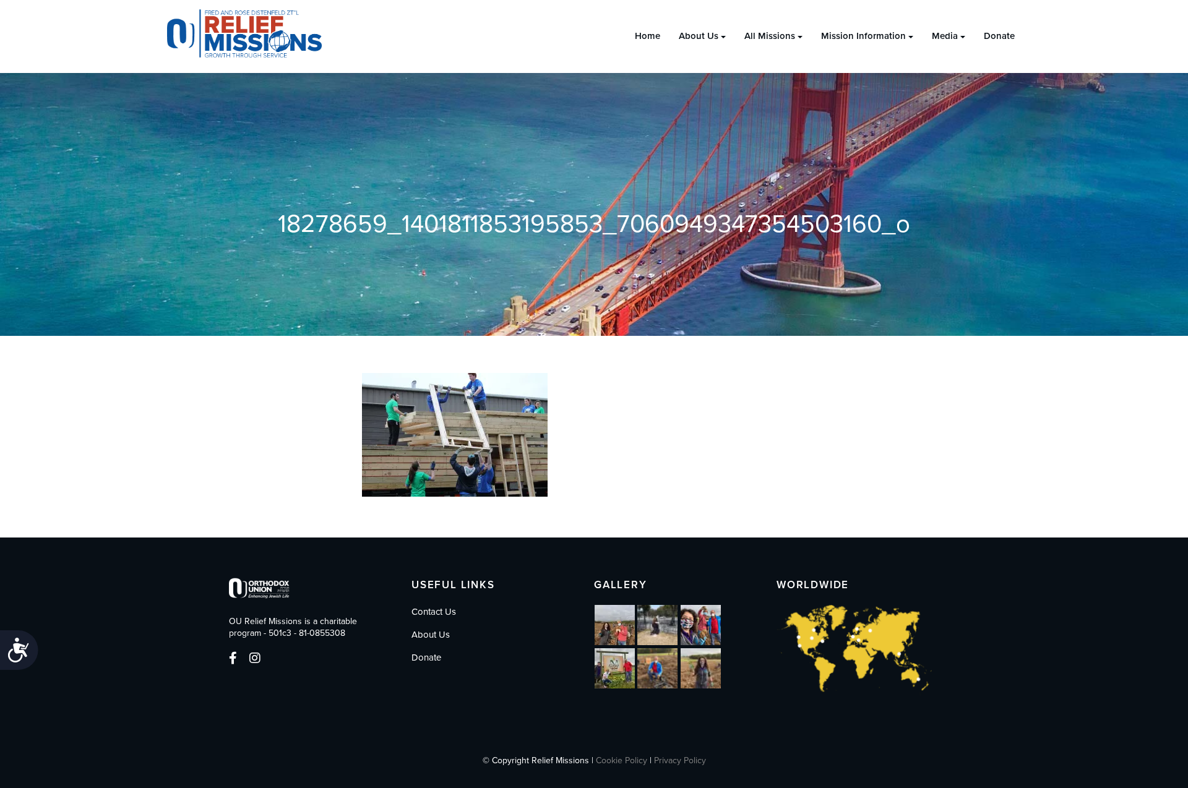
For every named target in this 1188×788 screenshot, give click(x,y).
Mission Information (863, 35)
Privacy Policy (680, 760)
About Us (698, 35)
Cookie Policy (621, 760)
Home (647, 35)
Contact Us (433, 611)
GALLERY (620, 584)
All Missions (769, 35)
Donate (999, 35)
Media (945, 35)
